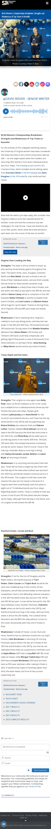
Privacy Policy (31, 815)
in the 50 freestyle (21, 172)
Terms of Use (35, 786)
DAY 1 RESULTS (13, 707)
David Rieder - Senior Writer (27, 99)
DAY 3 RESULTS (13, 715)
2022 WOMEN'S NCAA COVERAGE (20, 702)
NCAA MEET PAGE (14, 694)
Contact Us (5, 815)
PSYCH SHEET (12, 698)
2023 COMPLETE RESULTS (17, 719)
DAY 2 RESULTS (13, 711)
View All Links (10, 252)
